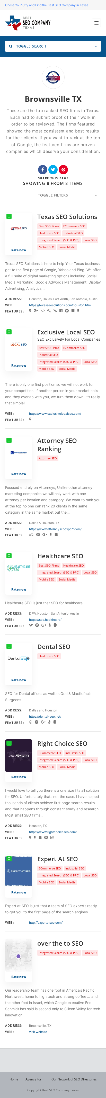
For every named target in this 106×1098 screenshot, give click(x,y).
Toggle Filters (53, 195)
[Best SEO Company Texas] (27, 22)
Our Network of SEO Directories (74, 1079)
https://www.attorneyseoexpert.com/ (55, 529)
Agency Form (34, 1079)
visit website (38, 1032)
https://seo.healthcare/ (45, 620)
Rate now (18, 250)
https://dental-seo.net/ (45, 716)
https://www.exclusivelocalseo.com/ (55, 413)
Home (14, 1079)
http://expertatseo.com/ (46, 922)
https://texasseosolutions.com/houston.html (60, 305)
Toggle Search (30, 46)
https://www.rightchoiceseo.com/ (53, 832)
